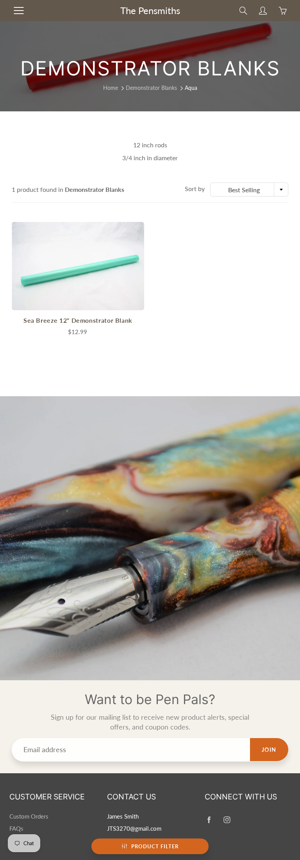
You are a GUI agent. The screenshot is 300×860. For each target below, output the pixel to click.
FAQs (16, 828)
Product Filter (155, 846)
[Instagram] (227, 819)
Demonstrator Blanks (151, 87)
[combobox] (249, 189)
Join (269, 749)
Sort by (195, 188)
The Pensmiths (150, 10)
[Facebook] (209, 819)
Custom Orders (28, 816)
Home (110, 87)
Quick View (78, 266)
